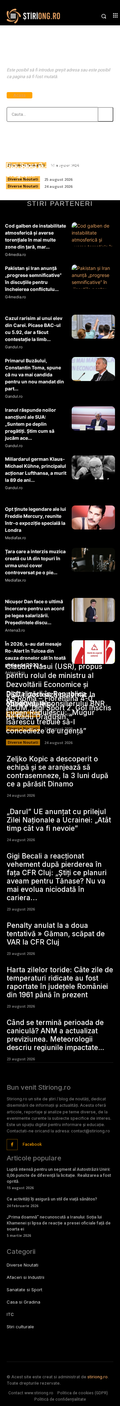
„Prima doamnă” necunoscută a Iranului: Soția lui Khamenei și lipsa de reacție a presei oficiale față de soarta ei (59, 1223)
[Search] (105, 114)
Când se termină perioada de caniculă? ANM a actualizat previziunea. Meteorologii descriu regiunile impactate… (55, 1035)
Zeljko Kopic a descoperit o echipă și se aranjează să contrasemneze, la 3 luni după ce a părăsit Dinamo (57, 771)
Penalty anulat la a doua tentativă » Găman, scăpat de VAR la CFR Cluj (56, 933)
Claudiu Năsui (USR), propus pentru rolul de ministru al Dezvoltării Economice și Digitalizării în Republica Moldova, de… (54, 684)
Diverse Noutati (23, 186)
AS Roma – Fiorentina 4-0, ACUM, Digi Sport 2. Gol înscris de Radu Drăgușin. (58, 165)
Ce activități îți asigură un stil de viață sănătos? (52, 1198)
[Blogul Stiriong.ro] (33, 16)
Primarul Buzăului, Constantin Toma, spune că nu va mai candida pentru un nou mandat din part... (34, 374)
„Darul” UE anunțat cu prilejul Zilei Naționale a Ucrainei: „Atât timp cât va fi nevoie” (59, 819)
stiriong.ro (97, 1376)
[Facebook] (12, 1144)
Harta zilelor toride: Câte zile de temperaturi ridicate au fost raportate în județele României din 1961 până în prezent (60, 982)
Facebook (32, 1144)
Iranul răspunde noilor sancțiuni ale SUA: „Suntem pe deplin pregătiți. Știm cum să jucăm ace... (30, 424)
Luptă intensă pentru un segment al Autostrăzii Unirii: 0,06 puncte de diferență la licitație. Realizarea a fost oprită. (59, 1175)
